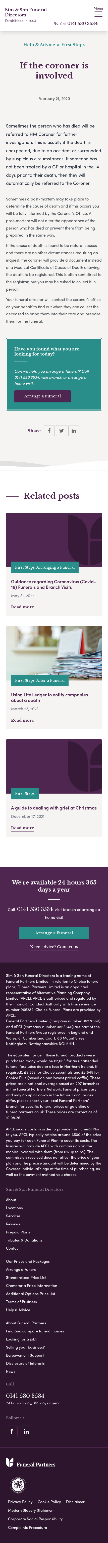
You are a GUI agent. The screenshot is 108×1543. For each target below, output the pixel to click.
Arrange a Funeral (42, 396)
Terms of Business (21, 1301)
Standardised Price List (26, 1277)
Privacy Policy (20, 1501)
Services (13, 1216)
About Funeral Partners (26, 1323)
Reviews (13, 1224)
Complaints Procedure (27, 1527)
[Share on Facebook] (49, 430)
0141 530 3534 (82, 23)
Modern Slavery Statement (31, 1510)
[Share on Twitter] (61, 430)
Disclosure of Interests (25, 1363)
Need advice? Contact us (54, 946)
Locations (14, 1207)
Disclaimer (75, 1501)
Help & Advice (18, 1309)
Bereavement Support (25, 1355)
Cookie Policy (49, 1501)
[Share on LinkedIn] (73, 430)
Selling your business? (25, 1347)
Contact (13, 1248)
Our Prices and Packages (28, 1261)
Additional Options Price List (30, 1293)
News (10, 1371)
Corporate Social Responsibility (35, 1519)
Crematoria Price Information (31, 1285)
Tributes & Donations (24, 1240)
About (11, 1199)
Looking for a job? (21, 1339)
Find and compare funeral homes (35, 1331)
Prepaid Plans (18, 1232)
